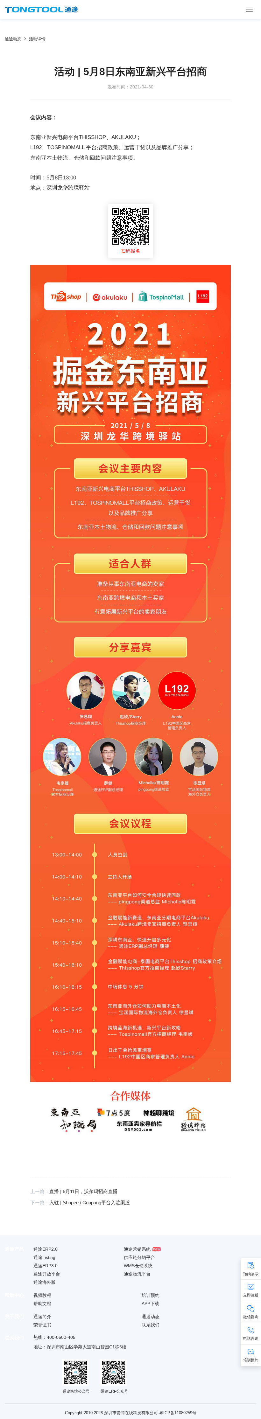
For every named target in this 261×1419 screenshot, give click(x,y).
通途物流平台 (137, 1273)
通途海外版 (44, 1282)
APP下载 (150, 1303)
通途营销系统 (137, 1249)
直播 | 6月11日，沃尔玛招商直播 (83, 1191)
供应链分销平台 (139, 1257)
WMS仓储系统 (138, 1265)
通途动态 (13, 39)
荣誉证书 (42, 1324)
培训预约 (150, 1295)
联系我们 (150, 1324)
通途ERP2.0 (45, 1249)
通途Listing (44, 1257)
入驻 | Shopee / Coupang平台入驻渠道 (89, 1202)
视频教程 (42, 1295)
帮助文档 (42, 1303)
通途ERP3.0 (45, 1265)
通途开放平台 (46, 1273)
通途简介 (42, 1316)
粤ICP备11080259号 (177, 1412)
